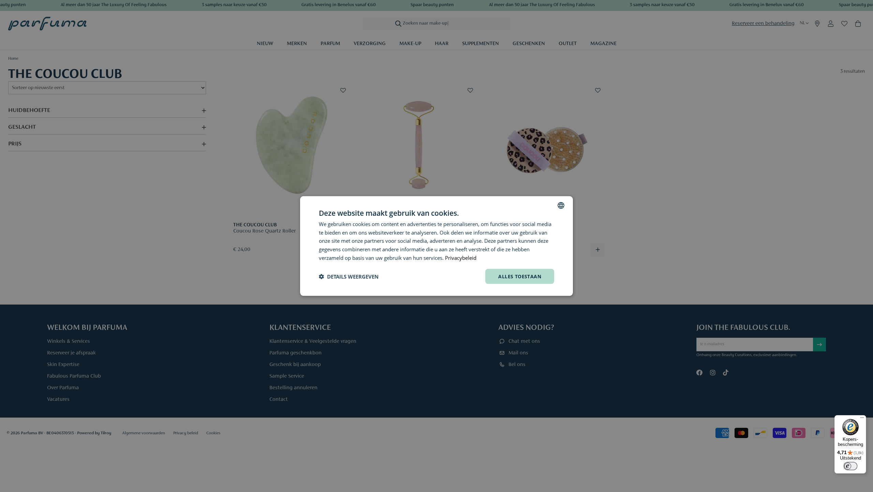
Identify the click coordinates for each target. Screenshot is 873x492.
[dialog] (436, 246)
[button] (349, 276)
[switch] (850, 466)
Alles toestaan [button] (519, 276)
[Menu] (862, 419)
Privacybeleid (460, 257)
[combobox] (561, 205)
